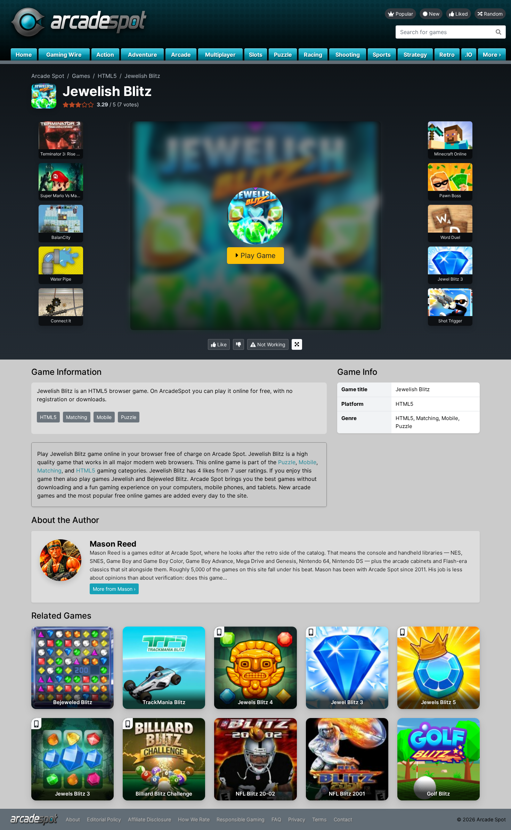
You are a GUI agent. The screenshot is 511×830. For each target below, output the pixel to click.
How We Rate (194, 819)
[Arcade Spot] (127, 24)
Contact (343, 819)
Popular (403, 14)
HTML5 (48, 417)
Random (492, 14)
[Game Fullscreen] (297, 344)
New (433, 14)
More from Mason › (114, 589)
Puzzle (128, 417)
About (73, 819)
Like (221, 344)
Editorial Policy (104, 819)
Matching (76, 417)
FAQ (276, 819)
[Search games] (499, 32)
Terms (319, 819)
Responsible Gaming (241, 819)
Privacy (296, 819)
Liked (461, 14)
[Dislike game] (238, 344)
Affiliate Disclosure (149, 819)
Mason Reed (113, 543)
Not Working (270, 344)
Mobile (104, 417)
